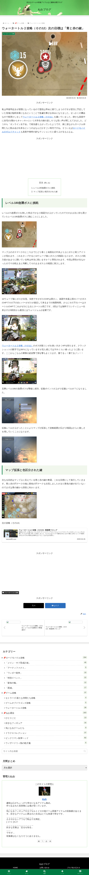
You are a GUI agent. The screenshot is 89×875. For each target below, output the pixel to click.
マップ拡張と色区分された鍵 (45, 192)
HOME (15, 868)
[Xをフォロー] (42, 841)
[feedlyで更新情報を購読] (50, 841)
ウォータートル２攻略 (11, 592)
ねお (44, 799)
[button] (85, 751)
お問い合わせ (44, 868)
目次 (41, 182)
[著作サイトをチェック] (38, 841)
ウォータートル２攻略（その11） (38, 117)
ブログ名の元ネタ (73, 868)
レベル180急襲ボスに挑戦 (44, 188)
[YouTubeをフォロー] (46, 841)
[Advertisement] (44, 159)
